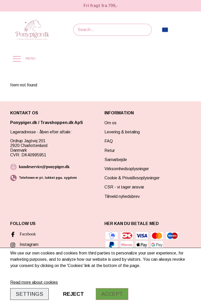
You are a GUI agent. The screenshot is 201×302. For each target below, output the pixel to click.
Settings (29, 294)
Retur (109, 150)
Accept (112, 294)
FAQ (108, 141)
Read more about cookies (34, 282)
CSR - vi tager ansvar (124, 187)
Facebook (28, 234)
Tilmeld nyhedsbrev (122, 196)
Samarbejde (115, 159)
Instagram (29, 244)
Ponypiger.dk (23, 122)
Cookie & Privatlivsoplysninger (132, 178)
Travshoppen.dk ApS (62, 122)
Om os (110, 123)
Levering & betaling (122, 132)
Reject (73, 294)
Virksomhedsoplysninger (126, 169)
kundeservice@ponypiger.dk (44, 166)
